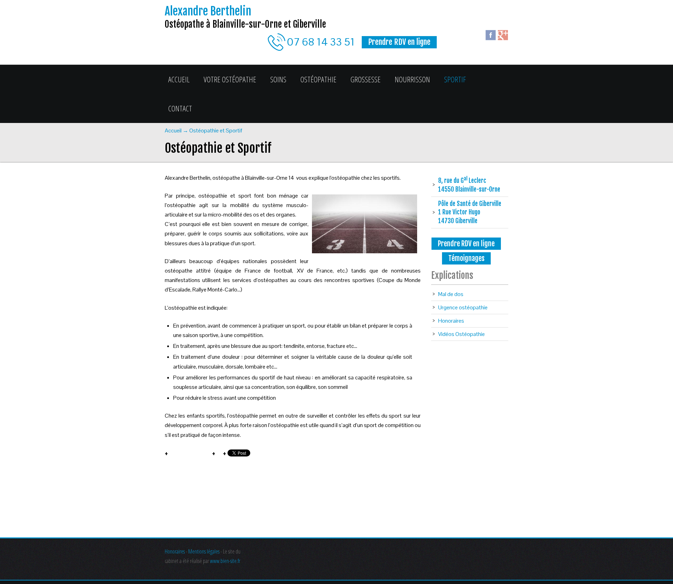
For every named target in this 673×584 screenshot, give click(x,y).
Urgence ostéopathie (463, 307)
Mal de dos (450, 294)
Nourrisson (412, 79)
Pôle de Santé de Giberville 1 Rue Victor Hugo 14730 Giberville (469, 212)
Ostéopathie (318, 79)
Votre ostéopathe (230, 79)
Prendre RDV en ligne (466, 243)
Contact (180, 108)
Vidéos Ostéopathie (461, 334)
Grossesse (366, 79)
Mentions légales (203, 551)
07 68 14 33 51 (321, 42)
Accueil (179, 79)
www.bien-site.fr (225, 561)
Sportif (455, 79)
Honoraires (451, 320)
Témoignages (466, 258)
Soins (278, 79)
